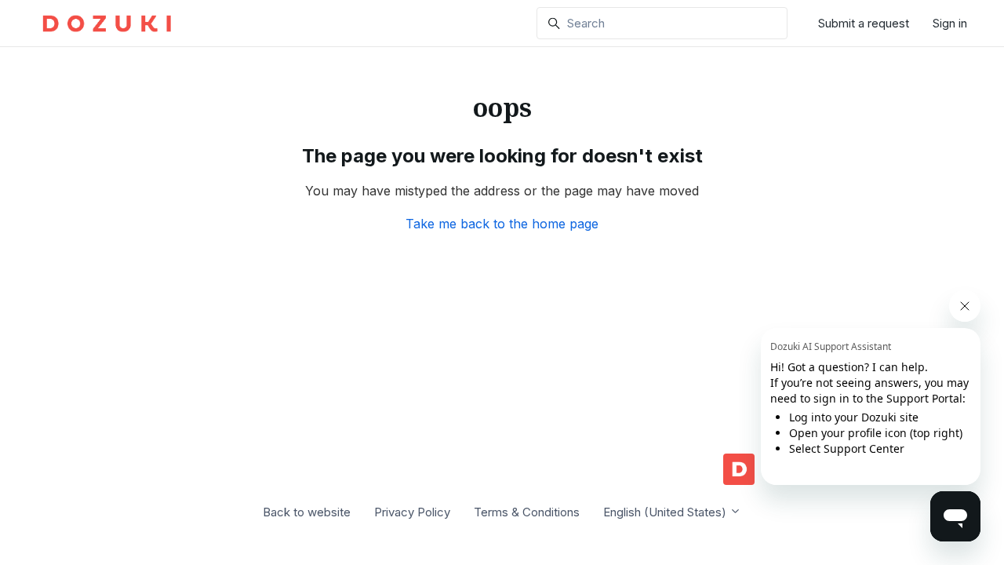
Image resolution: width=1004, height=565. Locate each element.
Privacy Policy (412, 512)
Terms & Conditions (527, 512)
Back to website (307, 512)
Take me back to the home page (502, 223)
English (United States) (666, 512)
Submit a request (863, 23)
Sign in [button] (950, 23)
